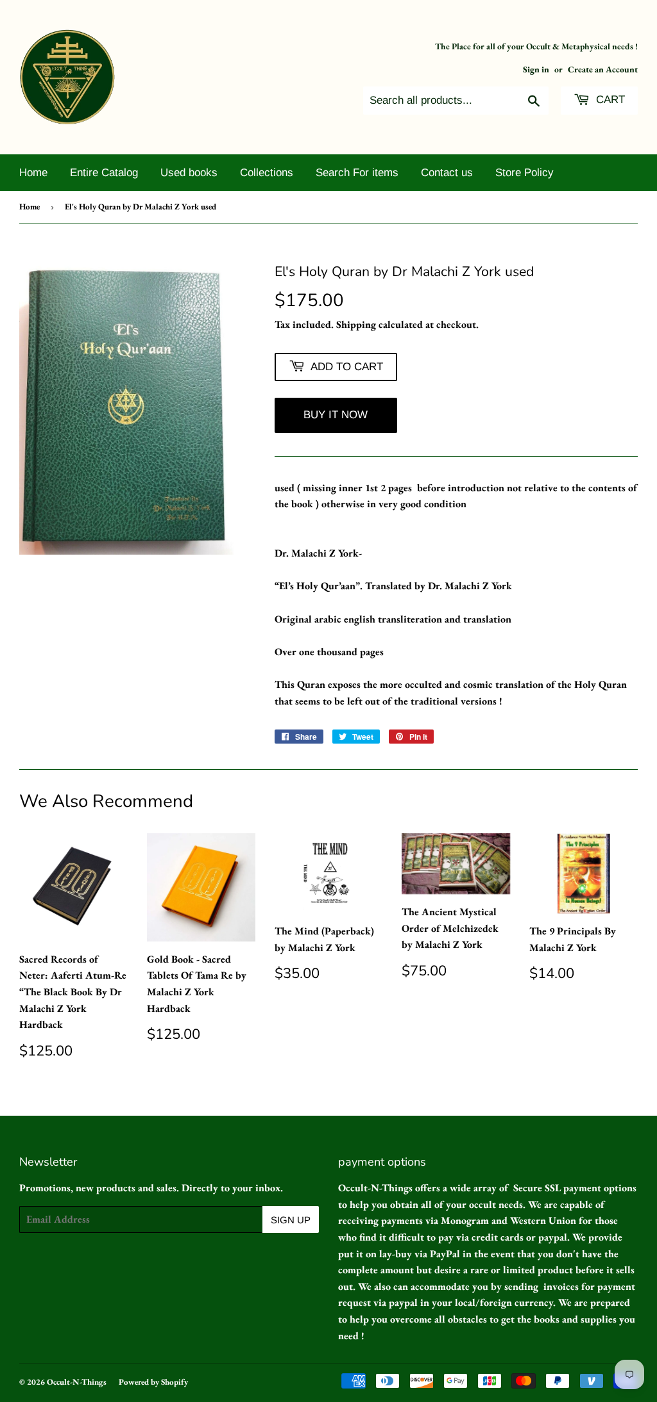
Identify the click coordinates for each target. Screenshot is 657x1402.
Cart (609, 100)
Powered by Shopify (153, 1381)
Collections (266, 173)
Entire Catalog (104, 173)
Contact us (447, 173)
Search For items (357, 173)
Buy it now (335, 415)
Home (33, 173)
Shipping (356, 324)
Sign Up (291, 1219)
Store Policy (524, 173)
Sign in (536, 69)
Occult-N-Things (77, 1381)
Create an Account (603, 69)
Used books (189, 173)
